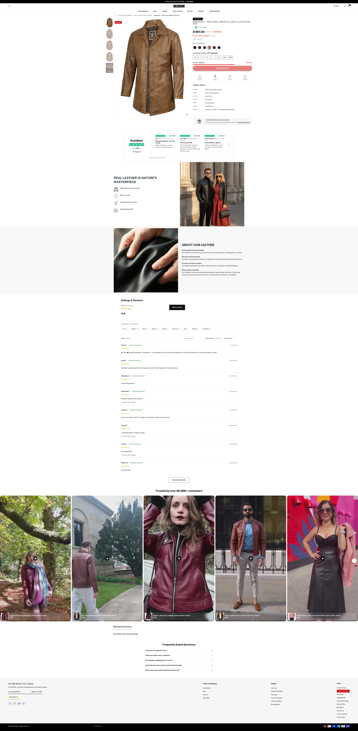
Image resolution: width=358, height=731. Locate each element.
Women (205, 695)
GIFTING (190, 11)
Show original (132, 402)
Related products (122, 626)
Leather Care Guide (277, 691)
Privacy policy (98, 726)
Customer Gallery (276, 701)
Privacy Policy (341, 717)
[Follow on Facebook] (10, 703)
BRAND (200, 11)
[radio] (195, 48)
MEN (154, 11)
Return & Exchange (343, 701)
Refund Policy (341, 704)
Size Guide (274, 695)
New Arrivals (207, 688)
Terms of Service (342, 714)
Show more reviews (179, 480)
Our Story (274, 688)
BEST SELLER (177, 11)
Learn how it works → (244, 122)
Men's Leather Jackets (125, 15)
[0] (348, 6)
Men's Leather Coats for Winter (143, 15)
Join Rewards (214, 11)
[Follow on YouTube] (19, 703)
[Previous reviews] (151, 144)
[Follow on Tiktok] (23, 703)
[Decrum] (116, 15)
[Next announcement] (354, 1)
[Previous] (118, 68)
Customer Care (341, 688)
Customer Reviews (276, 698)
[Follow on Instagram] (14, 703)
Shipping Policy (341, 698)
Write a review (177, 307)
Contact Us (340, 711)
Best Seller (206, 698)
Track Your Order (343, 691)
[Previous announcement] (4, 1)
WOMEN (164, 11)
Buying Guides (275, 704)
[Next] (186, 68)
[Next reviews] (229, 144)
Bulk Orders (340, 707)
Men (204, 691)
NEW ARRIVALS (143, 11)
